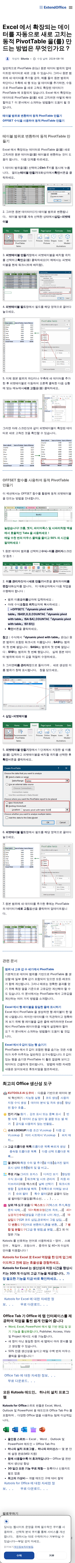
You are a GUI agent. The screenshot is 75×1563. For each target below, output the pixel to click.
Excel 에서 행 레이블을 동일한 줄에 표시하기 (33, 1007)
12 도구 (39, 1205)
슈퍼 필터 (22, 1193)
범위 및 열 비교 (37, 1167)
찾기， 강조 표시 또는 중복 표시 (40, 1114)
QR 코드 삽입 (28, 1219)
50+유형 (36, 1210)
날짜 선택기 (46, 1184)
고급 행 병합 (35, 1229)
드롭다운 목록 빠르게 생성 (49, 1146)
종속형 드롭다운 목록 (23, 1151)
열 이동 (48, 1162)
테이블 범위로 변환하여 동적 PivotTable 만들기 (32, 115)
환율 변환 (51, 1224)
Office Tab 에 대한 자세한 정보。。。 (30, 1375)
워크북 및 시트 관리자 (41, 1179)
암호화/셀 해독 (27, 1188)
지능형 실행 (32, 1097)
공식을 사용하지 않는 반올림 (34, 1123)
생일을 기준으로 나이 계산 (42, 1214)
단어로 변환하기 (34, 1224)
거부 (51, 1555)
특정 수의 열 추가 (31, 1162)
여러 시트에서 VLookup (40, 1135)
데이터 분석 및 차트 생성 (46, 1102)
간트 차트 (52, 1210)
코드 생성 (52, 1097)
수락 (19, 1555)
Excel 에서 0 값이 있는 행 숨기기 (25, 1044)
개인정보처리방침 (23, 1546)
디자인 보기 (50, 1174)
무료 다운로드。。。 (35, 1304)
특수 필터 (40, 1193)
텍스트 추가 (56, 1205)
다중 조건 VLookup (39, 1130)
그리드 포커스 (29, 1174)
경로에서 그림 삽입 (50, 1219)
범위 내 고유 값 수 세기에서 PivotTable (29, 969)
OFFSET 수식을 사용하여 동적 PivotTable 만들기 (34, 120)
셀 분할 (48, 1229)
